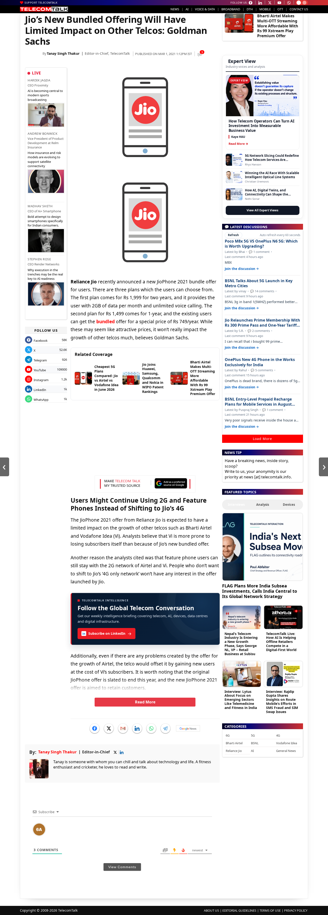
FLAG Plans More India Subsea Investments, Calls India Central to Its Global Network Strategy (259, 591)
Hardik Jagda (39, 80)
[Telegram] (165, 728)
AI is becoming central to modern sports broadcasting (45, 95)
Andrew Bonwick (42, 133)
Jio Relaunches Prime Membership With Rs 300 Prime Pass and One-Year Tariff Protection (262, 323)
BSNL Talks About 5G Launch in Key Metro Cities (258, 283)
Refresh (233, 235)
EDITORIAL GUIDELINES (239, 910)
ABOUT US (211, 910)
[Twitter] (109, 728)
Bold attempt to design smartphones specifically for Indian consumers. (45, 220)
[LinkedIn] (137, 728)
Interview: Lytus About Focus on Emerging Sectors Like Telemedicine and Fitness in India (241, 699)
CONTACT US (299, 9)
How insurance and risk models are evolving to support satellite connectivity (44, 159)
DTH (250, 9)
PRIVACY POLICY (295, 910)
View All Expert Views (262, 210)
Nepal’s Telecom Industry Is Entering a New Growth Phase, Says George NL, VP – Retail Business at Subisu (241, 643)
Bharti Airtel (234, 743)
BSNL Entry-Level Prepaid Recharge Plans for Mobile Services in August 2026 (258, 402)
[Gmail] (123, 728)
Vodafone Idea (286, 743)
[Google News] (188, 728)
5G (253, 735)
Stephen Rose (39, 259)
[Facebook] (94, 728)
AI (187, 9)
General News (286, 751)
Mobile (265, 9)
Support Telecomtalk (41, 2)
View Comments (122, 867)
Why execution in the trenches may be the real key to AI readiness (45, 274)
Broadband (230, 9)
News (174, 9)
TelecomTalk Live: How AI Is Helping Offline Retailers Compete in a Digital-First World (281, 641)
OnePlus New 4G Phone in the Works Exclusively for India (260, 362)
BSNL (255, 743)
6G (228, 735)
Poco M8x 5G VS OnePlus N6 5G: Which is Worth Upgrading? (261, 244)
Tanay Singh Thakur (63, 53)
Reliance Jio (234, 751)
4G (278, 735)
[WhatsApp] (151, 728)
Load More (262, 438)
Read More (145, 702)
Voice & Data (205, 9)
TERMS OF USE (270, 910)
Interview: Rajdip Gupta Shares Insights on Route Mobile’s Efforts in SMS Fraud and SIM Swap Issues (282, 701)
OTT (280, 9)
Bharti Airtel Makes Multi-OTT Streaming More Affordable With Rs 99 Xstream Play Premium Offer (277, 25)
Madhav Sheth (40, 206)
